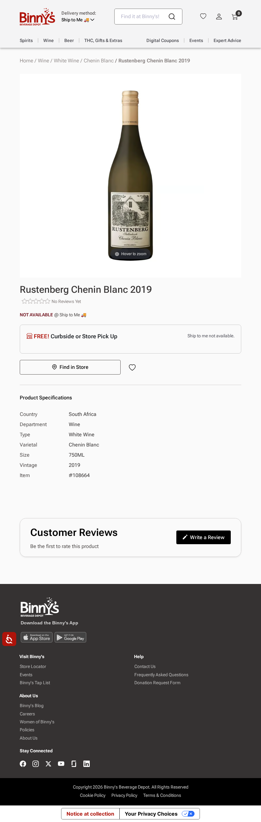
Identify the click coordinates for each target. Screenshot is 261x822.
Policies (27, 729)
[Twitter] (48, 764)
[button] (83, 16)
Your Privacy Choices (151, 814)
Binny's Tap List (35, 682)
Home (26, 61)
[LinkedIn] (86, 764)
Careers (27, 714)
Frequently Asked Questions (161, 674)
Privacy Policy (124, 795)
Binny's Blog (32, 705)
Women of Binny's (37, 722)
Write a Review (207, 537)
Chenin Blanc (99, 61)
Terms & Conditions (162, 795)
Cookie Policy (92, 795)
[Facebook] (23, 764)
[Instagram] (35, 764)
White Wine (66, 61)
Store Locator (33, 666)
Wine (43, 61)
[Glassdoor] (74, 764)
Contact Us (145, 666)
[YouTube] (61, 764)
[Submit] (172, 17)
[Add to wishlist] (133, 368)
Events (26, 674)
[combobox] (148, 17)
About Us (29, 738)
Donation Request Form (157, 682)
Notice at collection (90, 814)
